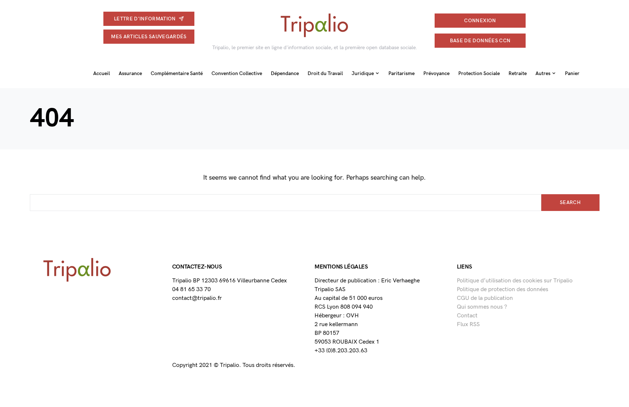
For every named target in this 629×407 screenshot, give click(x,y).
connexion (480, 20)
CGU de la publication (485, 298)
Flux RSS (468, 324)
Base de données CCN (480, 41)
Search (570, 202)
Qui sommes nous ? (482, 307)
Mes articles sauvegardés (148, 37)
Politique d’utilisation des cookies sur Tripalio (515, 280)
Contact (467, 315)
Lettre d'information (145, 19)
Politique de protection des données (502, 289)
